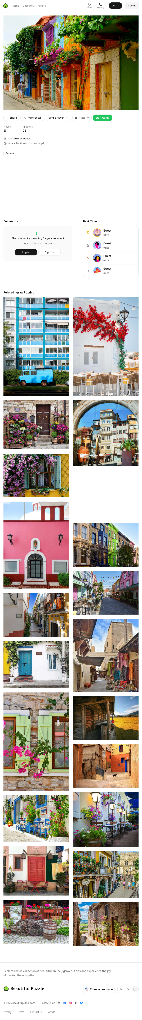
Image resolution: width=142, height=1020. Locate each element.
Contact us (36, 1012)
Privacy (7, 1012)
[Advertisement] (71, 184)
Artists (42, 5)
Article (51, 1012)
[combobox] (82, 118)
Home (15, 5)
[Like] (9, 21)
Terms (20, 1012)
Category (28, 5)
